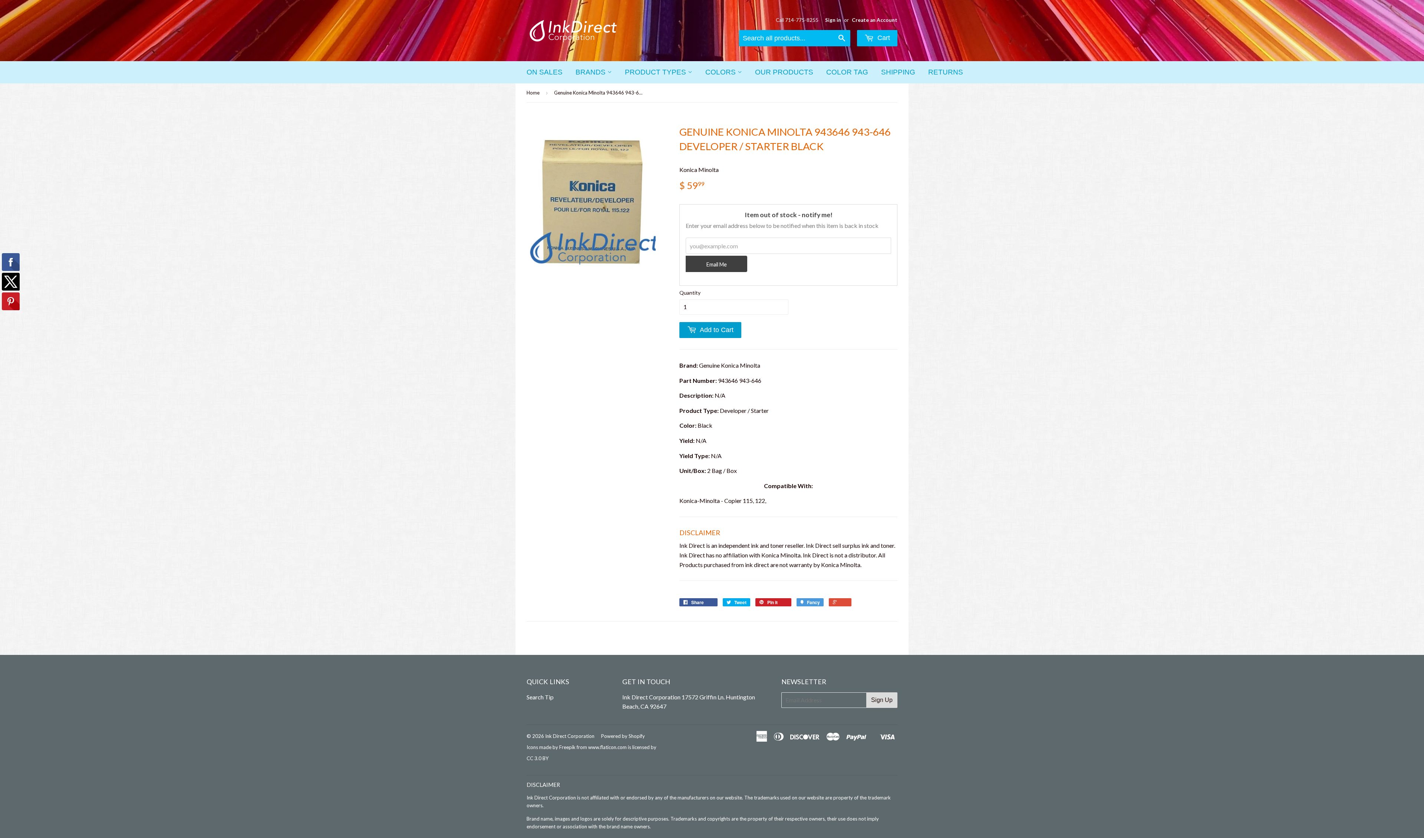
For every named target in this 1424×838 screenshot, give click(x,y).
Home (533, 93)
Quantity (690, 292)
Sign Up (882, 700)
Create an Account (874, 20)
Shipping (898, 72)
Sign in (833, 20)
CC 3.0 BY (537, 758)
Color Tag (847, 72)
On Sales (545, 72)
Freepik (567, 747)
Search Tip (540, 696)
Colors (721, 72)
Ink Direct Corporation (569, 736)
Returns (945, 72)
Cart (883, 38)
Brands (591, 72)
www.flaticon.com (607, 747)
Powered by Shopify (623, 736)
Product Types (656, 72)
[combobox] (794, 38)
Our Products (784, 72)
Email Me (716, 264)
